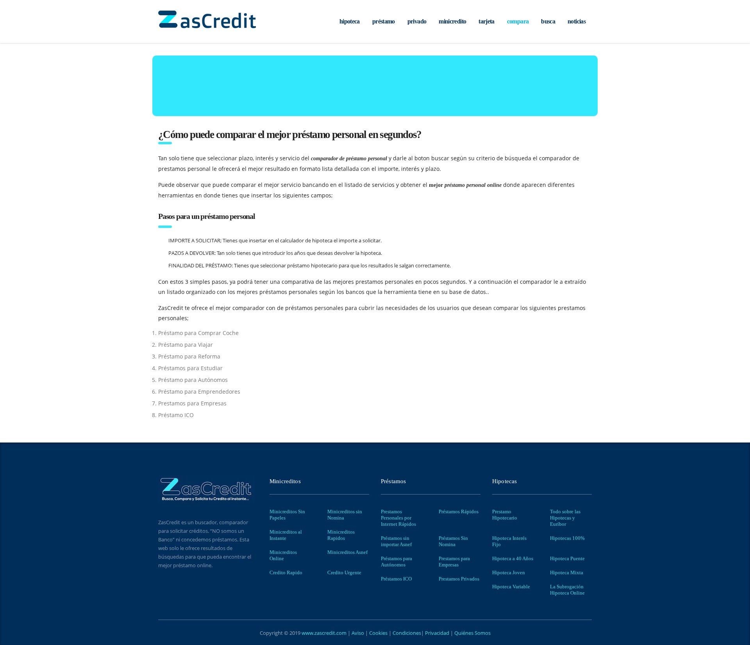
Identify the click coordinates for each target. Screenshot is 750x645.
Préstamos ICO (396, 579)
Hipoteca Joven (508, 572)
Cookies (379, 632)
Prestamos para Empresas (454, 561)
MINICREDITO (452, 21)
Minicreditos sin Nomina (344, 515)
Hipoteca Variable (511, 586)
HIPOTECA (349, 21)
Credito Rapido (286, 572)
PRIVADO (417, 21)
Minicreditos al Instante (286, 535)
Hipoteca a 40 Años (512, 558)
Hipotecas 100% (567, 538)
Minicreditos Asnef (347, 552)
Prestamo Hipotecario (504, 515)
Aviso (358, 632)
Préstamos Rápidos (459, 511)
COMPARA (518, 21)
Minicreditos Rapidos (341, 535)
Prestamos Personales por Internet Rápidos (398, 518)
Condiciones (406, 632)
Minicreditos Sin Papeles (287, 515)
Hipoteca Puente (567, 558)
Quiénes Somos (472, 632)
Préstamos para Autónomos (396, 561)
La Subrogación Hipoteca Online (567, 590)
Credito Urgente (344, 572)
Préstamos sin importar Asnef (396, 541)
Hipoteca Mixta (566, 572)
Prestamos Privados (459, 579)
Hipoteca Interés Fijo (509, 541)
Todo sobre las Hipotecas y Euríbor (565, 518)
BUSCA (548, 21)
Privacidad (437, 632)
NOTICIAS (577, 21)
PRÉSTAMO (383, 21)
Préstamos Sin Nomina (453, 541)
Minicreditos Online (283, 555)
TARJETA (487, 21)
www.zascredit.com (323, 632)
